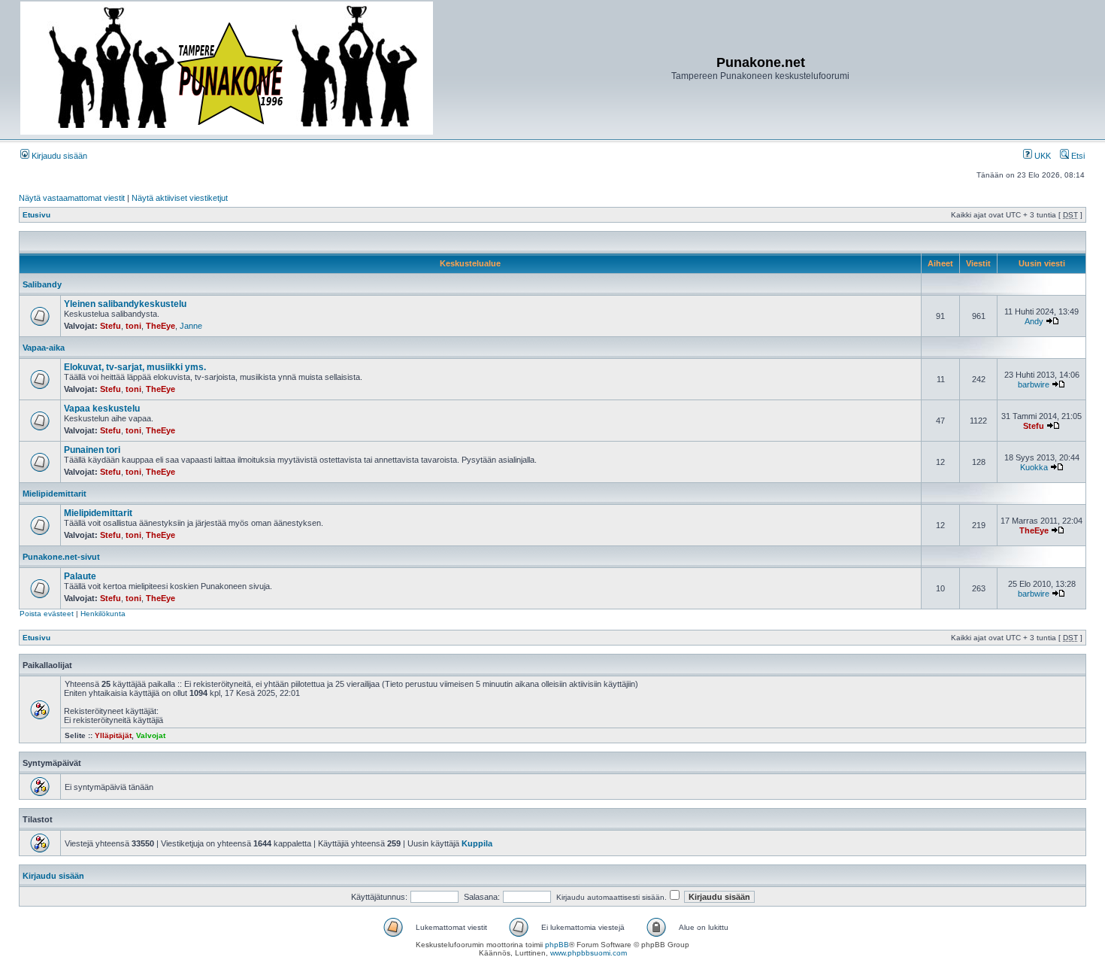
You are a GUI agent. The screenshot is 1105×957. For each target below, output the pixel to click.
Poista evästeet (47, 613)
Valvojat (150, 735)
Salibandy (42, 284)
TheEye (160, 325)
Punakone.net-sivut (61, 556)
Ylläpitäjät (113, 735)
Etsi (1077, 155)
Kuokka (1034, 467)
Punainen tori (92, 450)
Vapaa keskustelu (102, 408)
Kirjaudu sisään (58, 155)
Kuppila (477, 843)
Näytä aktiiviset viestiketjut (180, 197)
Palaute (80, 576)
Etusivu (36, 215)
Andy (1034, 321)
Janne (191, 325)
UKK (1041, 155)
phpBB (557, 944)
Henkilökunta (103, 613)
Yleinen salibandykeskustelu (125, 304)
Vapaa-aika (44, 347)
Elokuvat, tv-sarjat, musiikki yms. (135, 367)
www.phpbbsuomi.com (588, 953)
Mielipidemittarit (54, 493)
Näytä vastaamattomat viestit (72, 197)
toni (133, 325)
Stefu (110, 325)
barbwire (1033, 384)
